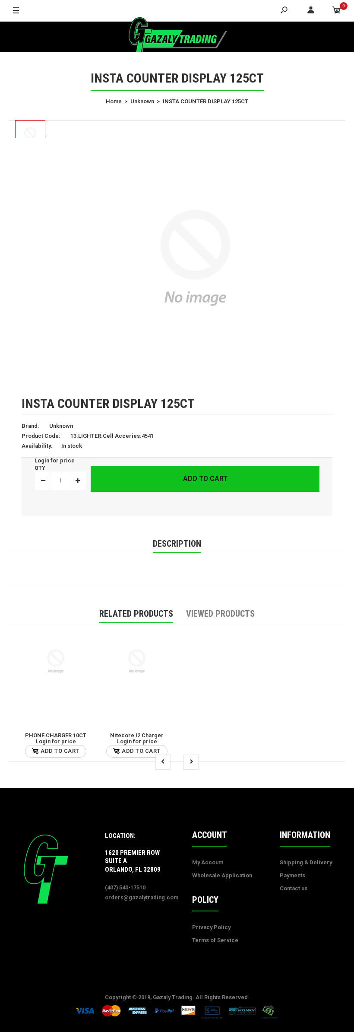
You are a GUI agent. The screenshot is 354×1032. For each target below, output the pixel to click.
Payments (292, 875)
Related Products (136, 613)
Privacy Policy (211, 927)
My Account (207, 862)
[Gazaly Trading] (177, 36)
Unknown (61, 426)
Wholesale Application (222, 875)
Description (177, 543)
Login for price (55, 460)
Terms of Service (215, 940)
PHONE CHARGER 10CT (55, 735)
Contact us (293, 888)
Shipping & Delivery (306, 862)
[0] (336, 11)
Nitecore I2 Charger (137, 735)
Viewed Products (220, 613)
